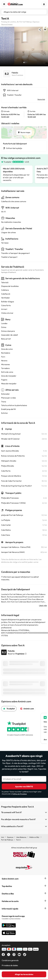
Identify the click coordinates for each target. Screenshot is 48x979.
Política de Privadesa (19, 794)
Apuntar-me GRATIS (24, 786)
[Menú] (4, 4)
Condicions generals (10, 960)
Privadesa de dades (10, 965)
